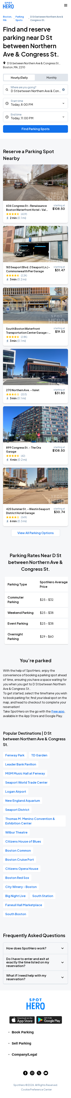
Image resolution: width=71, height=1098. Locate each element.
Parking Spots (20, 18)
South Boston (15, 914)
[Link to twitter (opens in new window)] (39, 1074)
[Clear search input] (63, 89)
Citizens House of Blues (23, 841)
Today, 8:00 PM (22, 104)
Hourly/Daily (19, 77)
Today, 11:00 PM (22, 118)
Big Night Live (15, 896)
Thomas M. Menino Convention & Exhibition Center (30, 821)
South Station (42, 896)
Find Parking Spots (36, 129)
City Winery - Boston (21, 887)
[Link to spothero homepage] (36, 1004)
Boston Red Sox (17, 878)
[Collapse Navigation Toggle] (65, 5)
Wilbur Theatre (16, 832)
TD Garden (39, 755)
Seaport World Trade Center (26, 782)
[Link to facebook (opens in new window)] (25, 1074)
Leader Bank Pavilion (20, 764)
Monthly (52, 77)
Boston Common (18, 850)
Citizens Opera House (21, 869)
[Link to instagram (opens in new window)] (32, 1074)
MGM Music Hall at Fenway (25, 773)
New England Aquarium (22, 801)
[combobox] (35, 89)
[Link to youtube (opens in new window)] (46, 1074)
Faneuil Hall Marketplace (23, 905)
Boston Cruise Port (19, 859)
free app (57, 711)
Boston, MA (7, 18)
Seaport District (17, 810)
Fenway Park (14, 755)
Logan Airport (15, 791)
